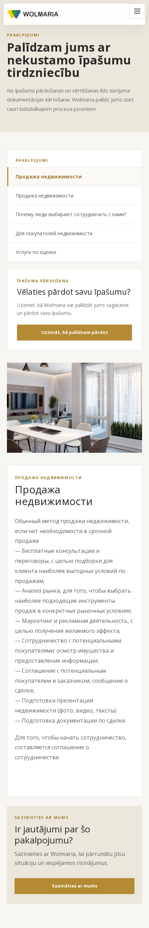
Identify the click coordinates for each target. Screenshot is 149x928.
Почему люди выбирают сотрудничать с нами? (71, 214)
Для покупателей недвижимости (54, 233)
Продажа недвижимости (49, 176)
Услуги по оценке (36, 252)
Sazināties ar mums (74, 886)
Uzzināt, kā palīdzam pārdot (74, 332)
